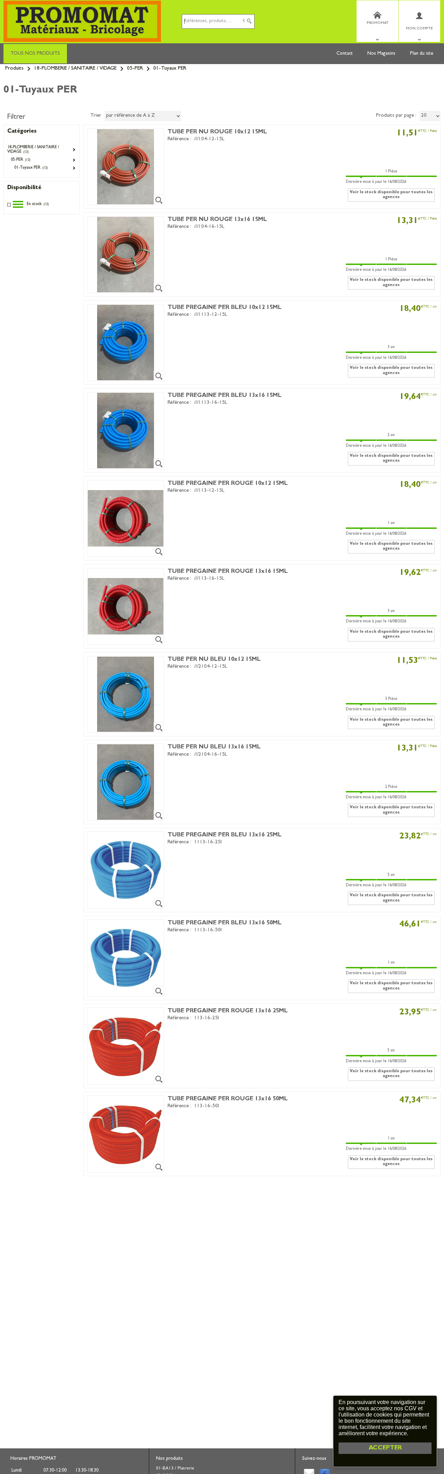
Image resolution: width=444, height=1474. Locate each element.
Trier (95, 115)
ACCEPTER (385, 1448)
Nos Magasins (381, 53)
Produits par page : (396, 115)
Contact (344, 53)
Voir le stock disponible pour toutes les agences (391, 194)
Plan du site (421, 53)
